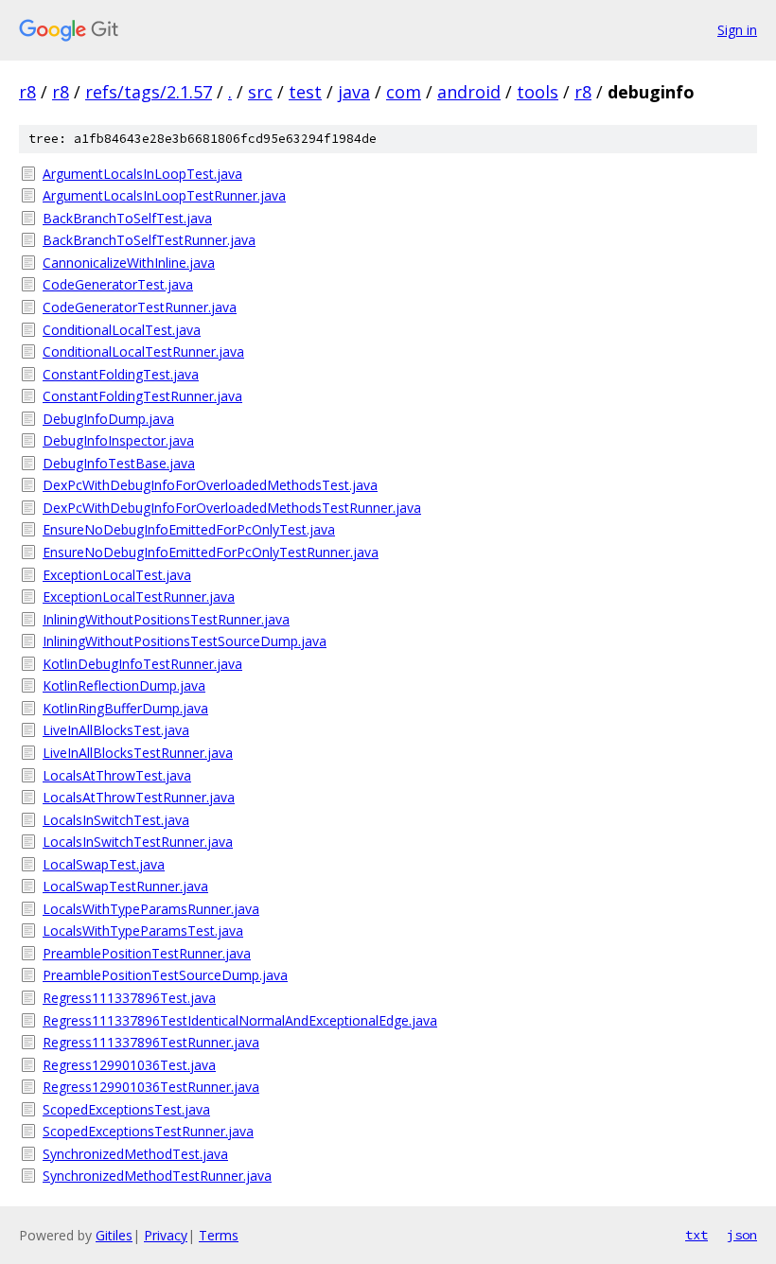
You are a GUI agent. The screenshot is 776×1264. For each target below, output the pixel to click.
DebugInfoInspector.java (118, 440)
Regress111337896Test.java (129, 998)
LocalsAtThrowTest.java (117, 775)
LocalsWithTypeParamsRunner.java (151, 909)
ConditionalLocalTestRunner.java (143, 351)
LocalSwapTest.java (104, 864)
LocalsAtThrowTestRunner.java (139, 797)
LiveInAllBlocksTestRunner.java (138, 753)
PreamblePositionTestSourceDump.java (165, 975)
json (742, 1234)
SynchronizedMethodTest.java (135, 1154)
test (305, 91)
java (354, 91)
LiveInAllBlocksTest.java (116, 730)
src (260, 91)
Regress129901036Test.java (129, 1065)
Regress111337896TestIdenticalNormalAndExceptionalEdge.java (240, 1020)
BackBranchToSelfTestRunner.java (149, 240)
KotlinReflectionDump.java (124, 685)
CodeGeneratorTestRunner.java (140, 307)
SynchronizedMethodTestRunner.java (157, 1176)
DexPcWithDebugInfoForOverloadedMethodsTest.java (210, 485)
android (469, 91)
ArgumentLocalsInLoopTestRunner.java (164, 195)
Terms (218, 1235)
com (403, 91)
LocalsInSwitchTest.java (116, 820)
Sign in (737, 30)
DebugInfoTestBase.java (119, 463)
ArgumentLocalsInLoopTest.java (142, 174)
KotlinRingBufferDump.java (125, 708)
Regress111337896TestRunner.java (151, 1042)
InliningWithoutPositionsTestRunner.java (166, 619)
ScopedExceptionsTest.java (126, 1109)
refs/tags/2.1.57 (148, 91)
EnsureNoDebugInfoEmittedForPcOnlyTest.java (189, 529)
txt (696, 1234)
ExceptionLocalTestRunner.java (139, 597)
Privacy (165, 1235)
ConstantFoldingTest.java (121, 374)
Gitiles (114, 1235)
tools (537, 91)
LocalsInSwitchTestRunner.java (138, 842)
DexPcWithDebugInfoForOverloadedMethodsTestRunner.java (232, 508)
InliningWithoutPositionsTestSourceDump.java (184, 641)
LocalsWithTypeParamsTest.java (143, 930)
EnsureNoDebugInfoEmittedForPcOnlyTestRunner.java (211, 552)
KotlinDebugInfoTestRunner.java (142, 664)
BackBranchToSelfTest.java (127, 218)
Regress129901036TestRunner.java (151, 1087)
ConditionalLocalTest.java (122, 330)
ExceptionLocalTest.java (117, 575)
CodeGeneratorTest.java (118, 284)
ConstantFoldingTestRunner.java (142, 396)
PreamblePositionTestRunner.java (147, 953)
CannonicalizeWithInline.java (129, 263)
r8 (27, 91)
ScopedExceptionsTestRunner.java (148, 1131)
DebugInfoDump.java (108, 419)
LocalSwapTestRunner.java (125, 886)
